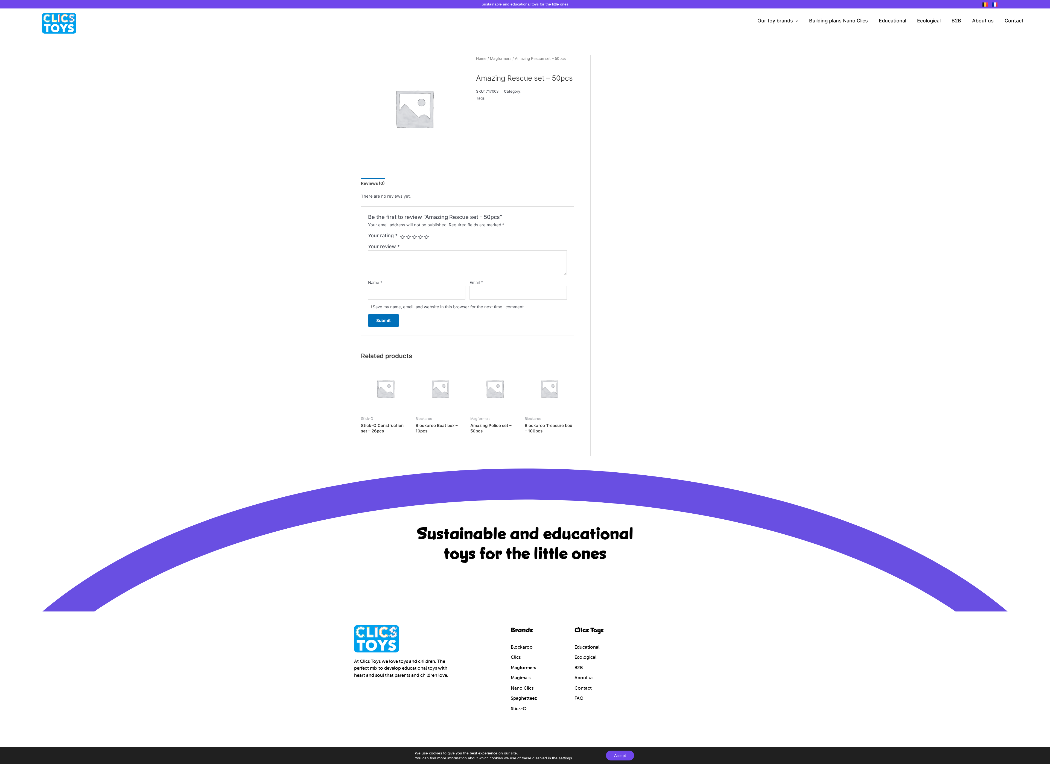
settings (565, 758)
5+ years (516, 98)
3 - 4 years (496, 98)
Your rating (383, 235)
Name (375, 282)
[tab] (373, 183)
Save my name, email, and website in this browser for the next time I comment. (449, 306)
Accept (620, 755)
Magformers (500, 58)
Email (476, 282)
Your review (384, 246)
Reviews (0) (373, 183)
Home (481, 58)
